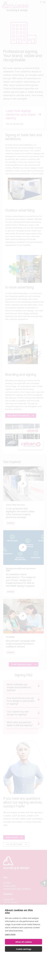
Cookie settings (23, 949)
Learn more (10, 934)
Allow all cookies (23, 942)
